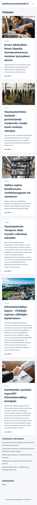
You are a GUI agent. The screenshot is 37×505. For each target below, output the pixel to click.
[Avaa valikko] (33, 3)
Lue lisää (8, 76)
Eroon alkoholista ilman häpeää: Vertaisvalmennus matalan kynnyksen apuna (17, 52)
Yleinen (6, 41)
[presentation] (18, 27)
